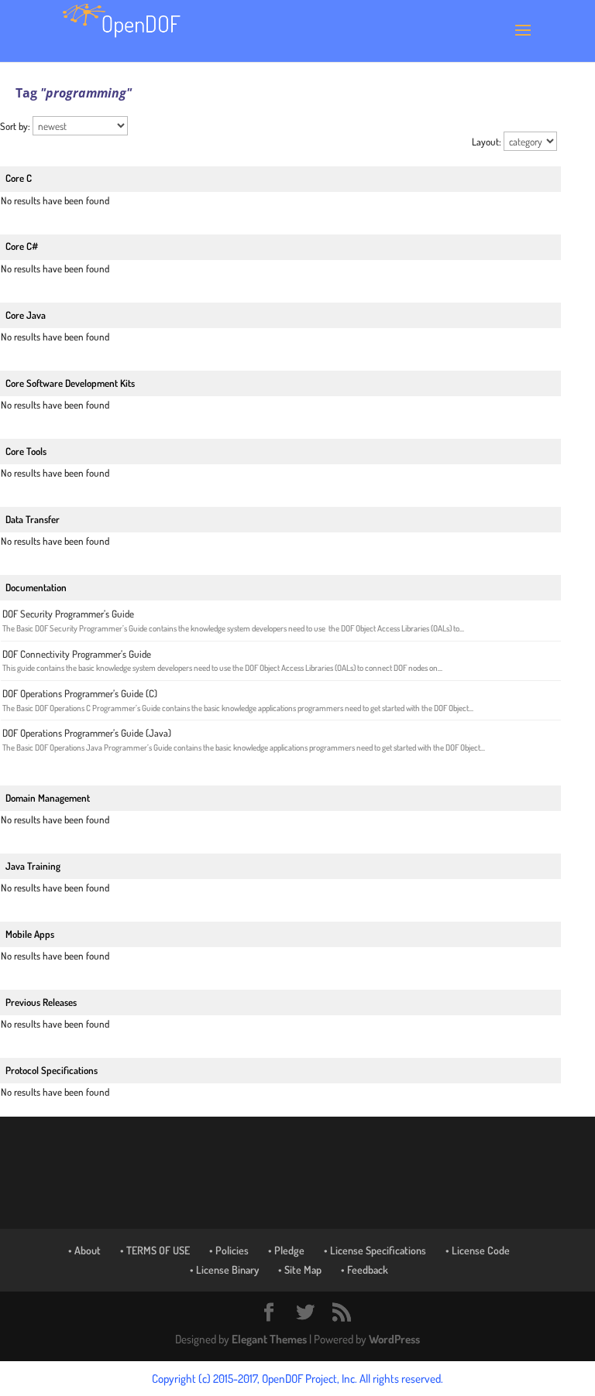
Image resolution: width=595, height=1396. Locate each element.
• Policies (229, 1250)
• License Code (477, 1250)
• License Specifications (375, 1250)
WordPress (394, 1339)
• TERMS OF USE (155, 1250)
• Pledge (286, 1250)
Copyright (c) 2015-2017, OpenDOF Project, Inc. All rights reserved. (297, 1378)
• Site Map (300, 1269)
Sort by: (16, 126)
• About (84, 1250)
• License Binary (224, 1269)
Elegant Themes (269, 1339)
